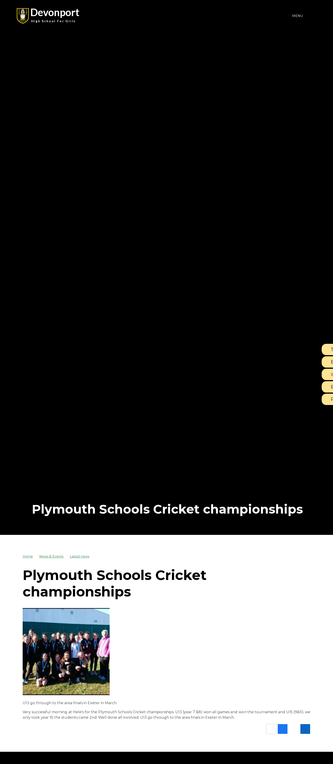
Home (28, 556)
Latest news (79, 556)
